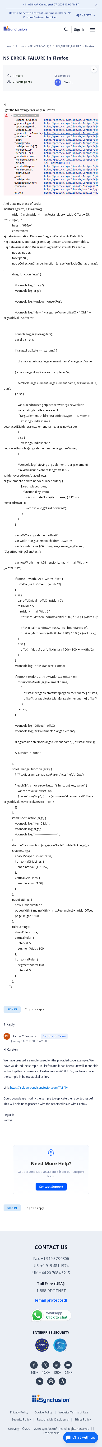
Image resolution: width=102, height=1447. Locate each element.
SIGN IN (12, 1208)
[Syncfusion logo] (21, 28)
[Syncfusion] (51, 1398)
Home (7, 46)
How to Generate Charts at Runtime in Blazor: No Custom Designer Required (40, 15)
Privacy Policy (19, 1412)
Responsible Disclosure (53, 1419)
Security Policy (21, 1419)
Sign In (79, 29)
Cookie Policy (43, 1412)
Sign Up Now (83, 15)
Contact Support (51, 1186)
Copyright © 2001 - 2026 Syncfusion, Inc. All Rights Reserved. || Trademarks (51, 1430)
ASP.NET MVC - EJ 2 (39, 46)
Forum (19, 46)
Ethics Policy (83, 1419)
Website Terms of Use (73, 1412)
